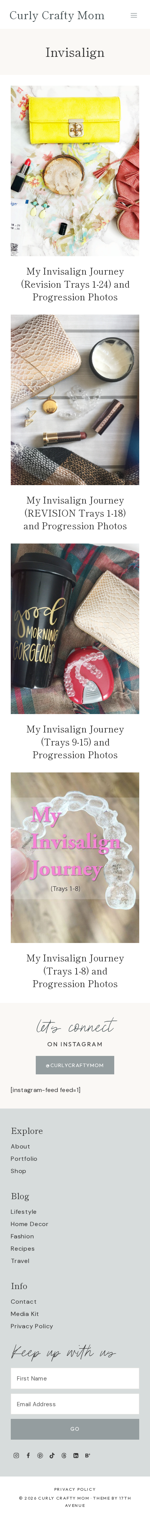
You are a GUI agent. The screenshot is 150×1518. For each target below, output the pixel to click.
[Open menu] (134, 15)
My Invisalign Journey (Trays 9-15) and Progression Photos (75, 741)
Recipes (23, 1249)
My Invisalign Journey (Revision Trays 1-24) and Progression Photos (75, 283)
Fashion (22, 1236)
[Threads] (64, 1455)
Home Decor (30, 1224)
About (20, 1146)
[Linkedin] (76, 1455)
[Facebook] (28, 1455)
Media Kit (25, 1314)
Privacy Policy (32, 1326)
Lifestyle (24, 1212)
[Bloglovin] (87, 1455)
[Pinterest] (40, 1455)
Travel (20, 1261)
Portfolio (24, 1159)
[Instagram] (16, 1455)
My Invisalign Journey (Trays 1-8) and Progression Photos (75, 970)
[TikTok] (52, 1455)
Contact (24, 1302)
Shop (19, 1171)
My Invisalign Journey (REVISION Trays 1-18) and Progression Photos (75, 512)
